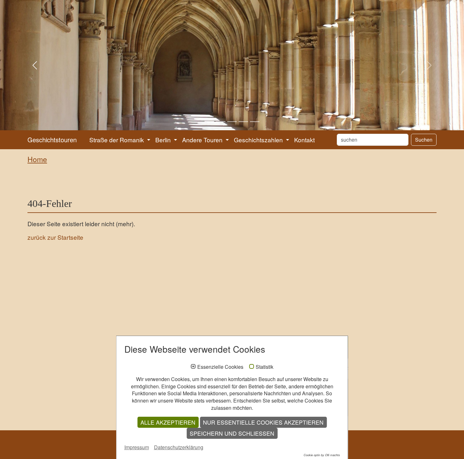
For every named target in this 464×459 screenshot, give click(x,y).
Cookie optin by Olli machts (322, 455)
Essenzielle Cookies (220, 367)
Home (37, 159)
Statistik (264, 367)
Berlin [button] (163, 139)
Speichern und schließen (232, 433)
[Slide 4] (243, 121)
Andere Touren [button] (203, 139)
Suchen (423, 139)
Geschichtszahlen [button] (259, 139)
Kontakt (304, 139)
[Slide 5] (254, 121)
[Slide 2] (220, 121)
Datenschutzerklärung (178, 447)
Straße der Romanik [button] (117, 139)
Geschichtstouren (52, 139)
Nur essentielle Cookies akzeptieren (263, 422)
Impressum (136, 447)
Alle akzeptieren (167, 422)
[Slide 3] (232, 121)
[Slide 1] (209, 121)
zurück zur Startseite (55, 237)
